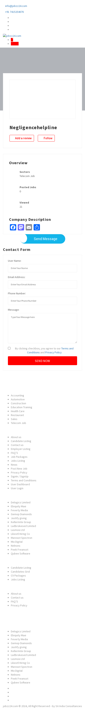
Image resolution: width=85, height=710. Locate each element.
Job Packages (19, 457)
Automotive (18, 399)
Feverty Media (19, 510)
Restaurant (17, 415)
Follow (47, 138)
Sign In (15, 43)
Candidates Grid (20, 571)
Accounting (17, 395)
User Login (17, 488)
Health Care (18, 411)
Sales (14, 419)
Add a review (23, 138)
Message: (13, 309)
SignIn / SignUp (19, 476)
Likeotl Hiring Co (20, 534)
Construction (18, 403)
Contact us (17, 445)
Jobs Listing (18, 460)
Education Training (21, 407)
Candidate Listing (21, 441)
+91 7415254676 (14, 12)
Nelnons (15, 545)
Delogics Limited (20, 502)
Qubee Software (20, 553)
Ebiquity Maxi (18, 506)
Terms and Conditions (23, 480)
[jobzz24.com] (12, 35)
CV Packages (18, 575)
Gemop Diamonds (21, 514)
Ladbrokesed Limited (23, 526)
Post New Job (19, 468)
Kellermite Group (21, 522)
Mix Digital (17, 541)
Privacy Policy (53, 352)
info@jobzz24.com (16, 6)
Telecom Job (18, 423)
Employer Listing (20, 449)
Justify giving (19, 518)
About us (16, 437)
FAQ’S (14, 453)
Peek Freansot (19, 549)
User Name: (14, 260)
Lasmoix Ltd (18, 530)
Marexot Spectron (21, 538)
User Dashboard (20, 484)
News (14, 464)
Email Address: (16, 277)
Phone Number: (17, 293)
